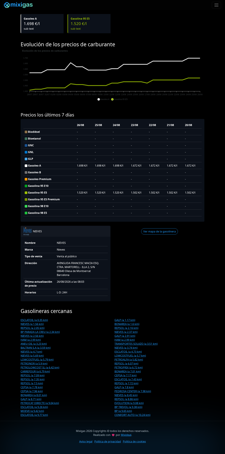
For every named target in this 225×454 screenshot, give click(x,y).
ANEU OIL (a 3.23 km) (34, 344)
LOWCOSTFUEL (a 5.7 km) (130, 355)
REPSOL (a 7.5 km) (32, 383)
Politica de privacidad (107, 441)
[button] (103, 99)
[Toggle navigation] (216, 5)
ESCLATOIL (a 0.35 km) (34, 320)
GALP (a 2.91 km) (124, 336)
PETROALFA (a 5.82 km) (128, 359)
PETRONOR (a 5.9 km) (34, 363)
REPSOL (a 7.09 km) (32, 375)
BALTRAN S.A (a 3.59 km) (36, 348)
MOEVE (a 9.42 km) (32, 411)
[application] (112, 75)
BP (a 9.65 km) (123, 411)
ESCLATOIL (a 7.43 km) (128, 379)
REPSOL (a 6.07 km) (126, 363)
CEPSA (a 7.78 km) (32, 387)
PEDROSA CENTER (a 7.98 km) (132, 391)
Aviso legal (85, 441)
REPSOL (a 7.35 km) (32, 379)
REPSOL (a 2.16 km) (126, 328)
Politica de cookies (134, 441)
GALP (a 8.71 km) (31, 399)
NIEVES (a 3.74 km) (126, 348)
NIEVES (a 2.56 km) (32, 336)
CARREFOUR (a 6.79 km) (35, 371)
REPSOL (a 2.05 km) (32, 328)
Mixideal (126, 435)
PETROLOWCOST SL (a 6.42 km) (40, 367)
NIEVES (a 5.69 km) (32, 355)
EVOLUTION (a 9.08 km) (129, 403)
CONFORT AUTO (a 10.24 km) (132, 415)
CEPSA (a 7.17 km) (125, 375)
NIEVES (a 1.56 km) (32, 324)
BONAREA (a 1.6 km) (126, 324)
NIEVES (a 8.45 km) (126, 395)
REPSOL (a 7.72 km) (126, 383)
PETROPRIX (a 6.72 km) (128, 367)
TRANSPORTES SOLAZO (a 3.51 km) (136, 344)
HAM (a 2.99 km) (31, 340)
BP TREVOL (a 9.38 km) (128, 407)
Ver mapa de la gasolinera (159, 231)
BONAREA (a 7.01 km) (127, 371)
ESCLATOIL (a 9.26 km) (34, 407)
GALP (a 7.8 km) (124, 387)
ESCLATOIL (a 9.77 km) (34, 415)
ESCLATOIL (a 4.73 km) (128, 352)
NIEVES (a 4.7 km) (31, 352)
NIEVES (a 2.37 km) (126, 332)
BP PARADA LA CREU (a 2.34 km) (40, 332)
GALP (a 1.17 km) (124, 320)
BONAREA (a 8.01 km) (34, 395)
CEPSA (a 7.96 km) (32, 391)
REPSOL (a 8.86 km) (126, 399)
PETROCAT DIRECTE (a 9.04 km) (40, 403)
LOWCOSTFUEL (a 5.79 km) (37, 359)
